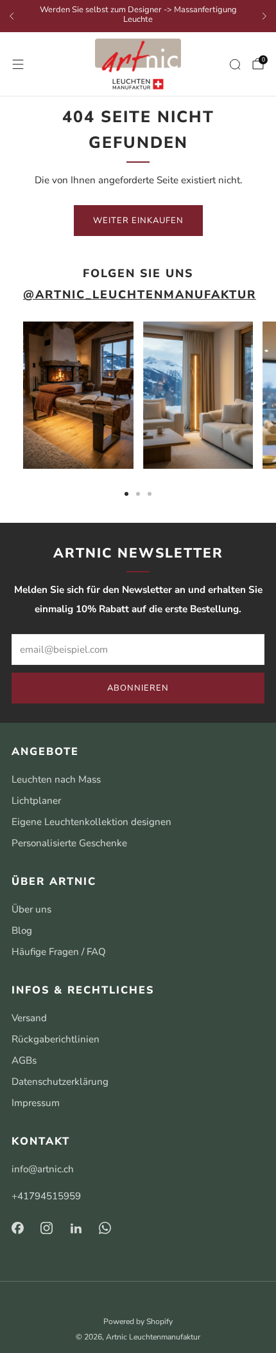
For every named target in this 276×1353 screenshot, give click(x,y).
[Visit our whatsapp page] (105, 1228)
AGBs (24, 1060)
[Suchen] (235, 64)
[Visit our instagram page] (47, 1228)
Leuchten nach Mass (56, 779)
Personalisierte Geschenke (69, 843)
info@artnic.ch (43, 1169)
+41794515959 (46, 1196)
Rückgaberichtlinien (55, 1039)
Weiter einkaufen (138, 220)
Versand (29, 1018)
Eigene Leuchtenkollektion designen (91, 821)
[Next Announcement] (264, 16)
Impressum (36, 1102)
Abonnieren (138, 688)
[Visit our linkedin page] (76, 1228)
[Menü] (18, 64)
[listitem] (138, 16)
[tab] (126, 494)
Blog (22, 930)
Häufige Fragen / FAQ (59, 951)
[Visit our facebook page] (17, 1228)
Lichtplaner (36, 800)
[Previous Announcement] (11, 16)
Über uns (31, 909)
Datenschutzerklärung (60, 1081)
